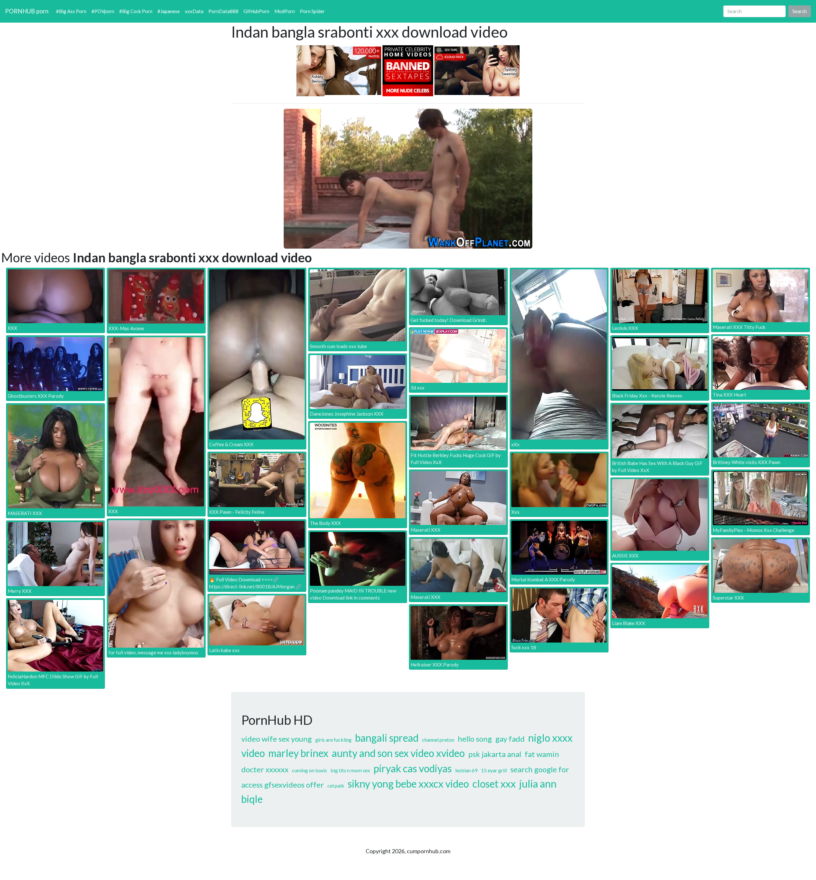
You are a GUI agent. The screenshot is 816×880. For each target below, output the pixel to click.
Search (799, 11)
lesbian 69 (466, 770)
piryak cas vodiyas (413, 768)
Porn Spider (312, 11)
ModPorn (284, 11)
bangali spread (387, 737)
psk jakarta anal (494, 754)
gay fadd (510, 738)
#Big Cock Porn (135, 11)
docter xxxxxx (264, 769)
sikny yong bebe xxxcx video (408, 783)
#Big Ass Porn (71, 11)
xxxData (194, 11)
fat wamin (542, 754)
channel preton (438, 740)
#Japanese (168, 11)
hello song (475, 738)
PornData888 (223, 11)
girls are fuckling (333, 740)
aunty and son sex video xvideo (398, 753)
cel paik (335, 785)
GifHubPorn (256, 11)
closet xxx (494, 783)
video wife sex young (276, 738)
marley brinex (298, 753)
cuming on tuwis (309, 770)
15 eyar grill (494, 770)
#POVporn (102, 11)
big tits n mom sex (350, 770)
